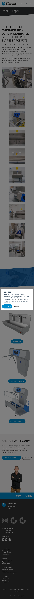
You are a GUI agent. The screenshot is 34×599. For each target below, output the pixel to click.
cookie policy (16, 299)
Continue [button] (7, 306)
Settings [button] (16, 306)
